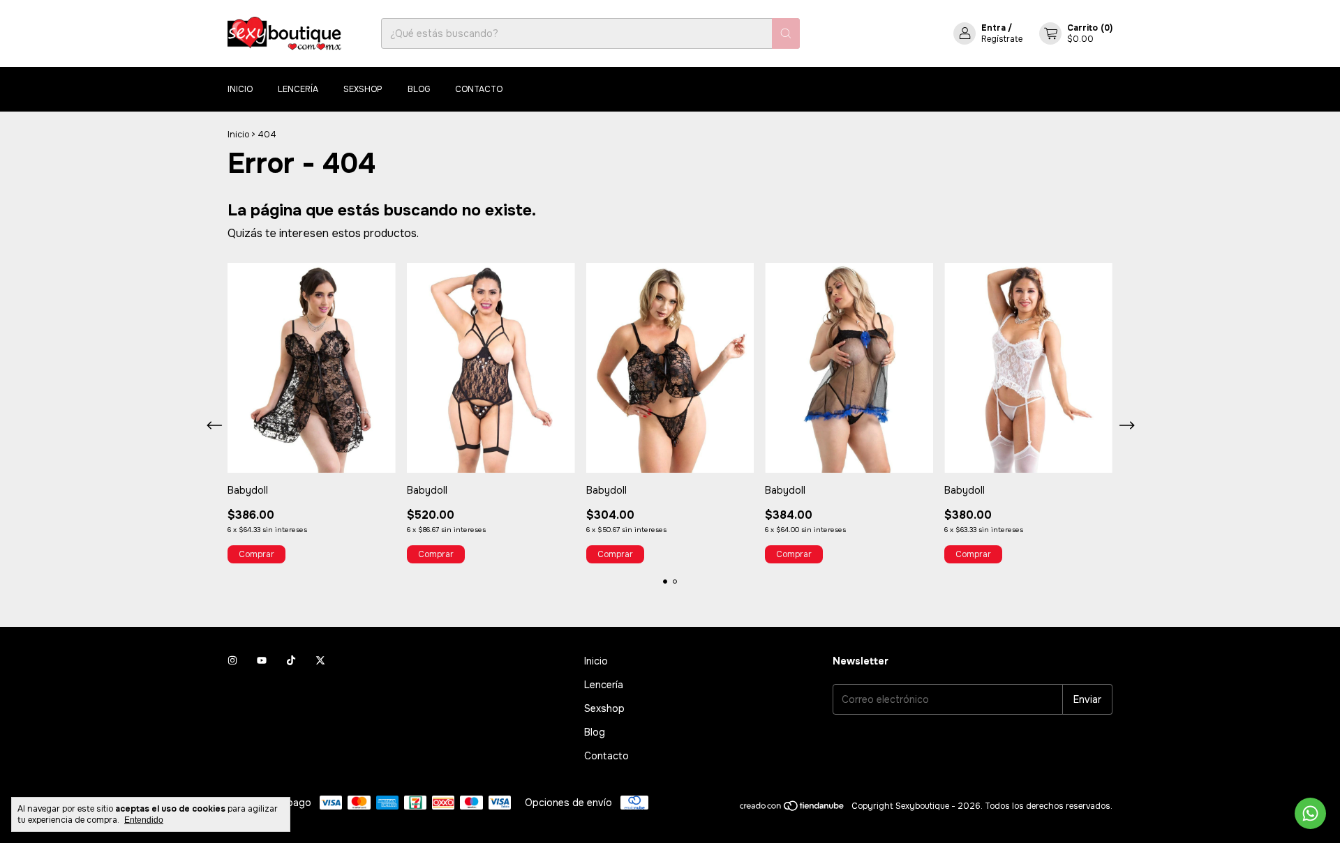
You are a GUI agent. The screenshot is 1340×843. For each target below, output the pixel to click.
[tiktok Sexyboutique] (291, 661)
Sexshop (362, 89)
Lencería (298, 89)
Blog (419, 89)
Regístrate (1001, 39)
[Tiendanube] (792, 809)
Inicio (240, 89)
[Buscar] (786, 33)
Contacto (478, 89)
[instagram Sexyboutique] (232, 661)
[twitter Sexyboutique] (320, 661)
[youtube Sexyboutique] (262, 661)
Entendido (143, 820)
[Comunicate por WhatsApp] (1310, 813)
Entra (993, 27)
